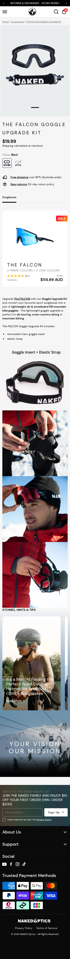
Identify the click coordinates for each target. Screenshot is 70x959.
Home (5, 21)
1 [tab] (35, 107)
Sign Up (54, 812)
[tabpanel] (35, 65)
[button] (4, 3)
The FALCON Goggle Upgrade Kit (43, 21)
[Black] (7, 163)
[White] (18, 163)
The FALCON (24, 265)
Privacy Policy (44, 819)
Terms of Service (46, 928)
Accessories (17, 21)
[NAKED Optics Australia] (32, 11)
